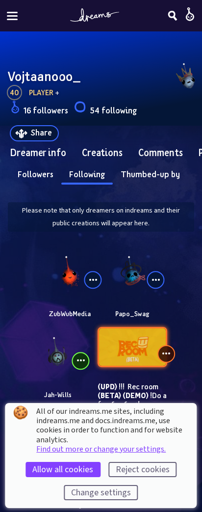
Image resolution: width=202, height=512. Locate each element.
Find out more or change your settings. (101, 449)
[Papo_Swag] (132, 269)
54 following (113, 110)
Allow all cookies (62, 469)
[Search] (172, 15)
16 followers (46, 110)
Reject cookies (143, 469)
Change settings (101, 492)
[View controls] (93, 280)
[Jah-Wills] (57, 350)
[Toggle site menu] (12, 16)
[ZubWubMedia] (70, 269)
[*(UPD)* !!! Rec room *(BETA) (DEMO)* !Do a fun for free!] (132, 347)
